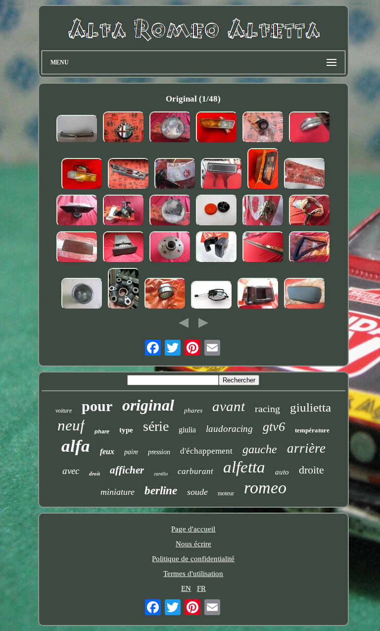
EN (186, 588)
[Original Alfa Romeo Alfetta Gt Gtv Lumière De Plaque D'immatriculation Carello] (263, 170)
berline (160, 490)
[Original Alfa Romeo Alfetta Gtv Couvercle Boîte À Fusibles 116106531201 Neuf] (305, 175)
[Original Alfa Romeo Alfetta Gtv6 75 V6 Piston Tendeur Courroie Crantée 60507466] (175, 175)
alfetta (244, 467)
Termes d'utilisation (193, 574)
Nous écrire (193, 544)
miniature (117, 492)
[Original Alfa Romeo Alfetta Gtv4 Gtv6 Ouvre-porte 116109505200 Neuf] (258, 294)
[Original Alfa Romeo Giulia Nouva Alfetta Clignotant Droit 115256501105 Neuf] (82, 175)
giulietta (310, 407)
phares (193, 410)
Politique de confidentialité (193, 559)
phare (102, 431)
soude (197, 492)
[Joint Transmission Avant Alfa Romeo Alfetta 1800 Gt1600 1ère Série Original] (123, 289)
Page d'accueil (193, 529)
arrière (306, 448)
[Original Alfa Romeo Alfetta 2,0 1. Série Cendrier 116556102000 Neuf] (123, 248)
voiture (63, 410)
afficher (127, 470)
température (312, 430)
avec (70, 471)
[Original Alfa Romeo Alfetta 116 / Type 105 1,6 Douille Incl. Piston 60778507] (82, 294)
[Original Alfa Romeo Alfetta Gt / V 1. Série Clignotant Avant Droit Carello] (216, 128)
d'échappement (206, 451)
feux (107, 451)
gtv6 (274, 427)
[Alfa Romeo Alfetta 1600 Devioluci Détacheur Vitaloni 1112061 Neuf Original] (212, 296)
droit (94, 473)
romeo (265, 487)
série (156, 426)
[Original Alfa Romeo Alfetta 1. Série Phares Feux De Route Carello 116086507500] (170, 128)
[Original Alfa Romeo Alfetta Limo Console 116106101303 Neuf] (221, 175)
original (148, 405)
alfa (75, 446)
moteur (226, 493)
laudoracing (229, 428)
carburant (195, 471)
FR (201, 588)
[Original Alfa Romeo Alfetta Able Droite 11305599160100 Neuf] (305, 294)
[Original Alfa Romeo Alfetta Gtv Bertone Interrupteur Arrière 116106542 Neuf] (263, 128)
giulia (187, 429)
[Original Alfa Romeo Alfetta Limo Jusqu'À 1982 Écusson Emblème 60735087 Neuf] (123, 128)
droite (311, 470)
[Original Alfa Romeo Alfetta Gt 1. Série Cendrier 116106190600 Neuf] (77, 211)
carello (161, 473)
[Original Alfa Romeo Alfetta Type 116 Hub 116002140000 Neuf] (170, 248)
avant (228, 406)
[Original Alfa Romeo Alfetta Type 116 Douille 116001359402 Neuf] (165, 294)
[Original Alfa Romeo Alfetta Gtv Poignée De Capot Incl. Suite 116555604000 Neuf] (309, 211)
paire (131, 452)
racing (267, 408)
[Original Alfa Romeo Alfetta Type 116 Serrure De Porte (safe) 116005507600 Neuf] (263, 211)
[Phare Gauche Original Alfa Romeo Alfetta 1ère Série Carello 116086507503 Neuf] (170, 211)
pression (159, 452)
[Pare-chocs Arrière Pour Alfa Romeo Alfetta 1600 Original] (77, 130)
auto (282, 472)
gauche (259, 449)
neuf (71, 425)
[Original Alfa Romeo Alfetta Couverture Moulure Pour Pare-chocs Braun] (263, 248)
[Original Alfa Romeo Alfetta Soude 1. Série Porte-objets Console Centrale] (77, 248)
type (126, 430)
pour (97, 406)
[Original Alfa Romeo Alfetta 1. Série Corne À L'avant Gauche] (309, 128)
